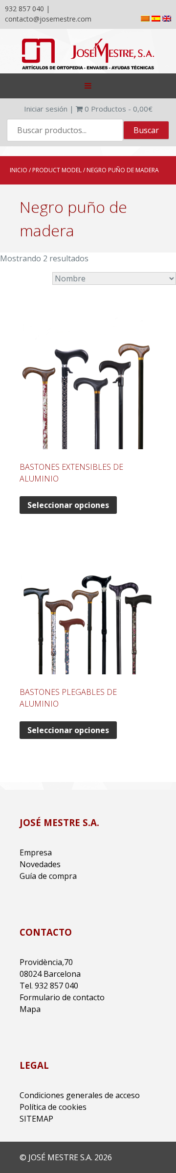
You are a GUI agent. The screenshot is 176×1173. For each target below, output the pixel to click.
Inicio (18, 170)
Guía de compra (48, 876)
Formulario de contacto (62, 997)
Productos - (119, 109)
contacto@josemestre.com (48, 18)
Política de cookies (53, 1107)
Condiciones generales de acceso (80, 1095)
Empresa (36, 852)
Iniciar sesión (45, 109)
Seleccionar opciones (68, 505)
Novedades (40, 864)
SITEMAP (36, 1118)
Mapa (30, 1009)
